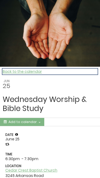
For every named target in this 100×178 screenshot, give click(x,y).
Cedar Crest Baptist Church (31, 170)
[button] (16, 134)
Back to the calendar (22, 71)
